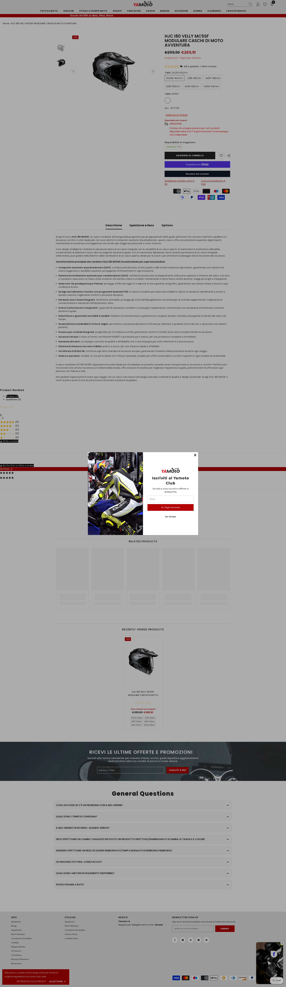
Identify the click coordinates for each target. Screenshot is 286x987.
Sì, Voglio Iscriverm (170, 507)
